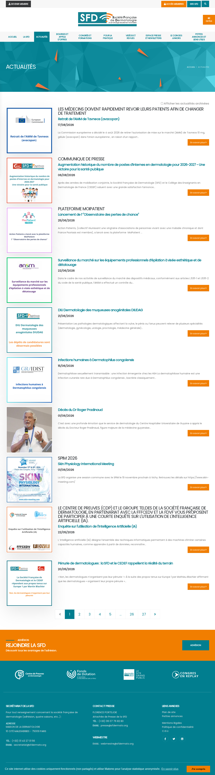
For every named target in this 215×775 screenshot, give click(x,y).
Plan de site (169, 712)
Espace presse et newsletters (153, 37)
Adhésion (195, 645)
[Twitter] (174, 739)
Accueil (12, 36)
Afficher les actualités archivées (186, 103)
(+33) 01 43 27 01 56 (23, 740)
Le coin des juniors (176, 37)
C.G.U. (165, 731)
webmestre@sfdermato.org (117, 743)
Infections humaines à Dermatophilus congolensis (96, 360)
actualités (42, 36)
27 (144, 614)
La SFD (26, 36)
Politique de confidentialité (178, 727)
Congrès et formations (85, 37)
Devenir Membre (19, 4)
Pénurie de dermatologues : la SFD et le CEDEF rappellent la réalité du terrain (115, 563)
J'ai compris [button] (198, 769)
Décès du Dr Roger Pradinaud (80, 409)
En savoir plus (197, 142)
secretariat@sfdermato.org (30, 745)
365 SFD (194, 4)
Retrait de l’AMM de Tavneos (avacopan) (88, 119)
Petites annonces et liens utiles (199, 37)
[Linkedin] (182, 739)
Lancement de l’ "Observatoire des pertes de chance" (98, 214)
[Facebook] (165, 739)
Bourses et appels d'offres (62, 37)
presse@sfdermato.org (114, 725)
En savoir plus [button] (169, 768)
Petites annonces (172, 716)
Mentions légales (172, 723)
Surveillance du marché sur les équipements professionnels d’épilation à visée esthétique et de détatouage (129, 262)
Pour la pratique (108, 37)
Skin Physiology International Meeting (86, 463)
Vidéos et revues (131, 37)
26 (132, 614)
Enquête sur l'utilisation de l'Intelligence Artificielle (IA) (97, 526)
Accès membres (175, 4)
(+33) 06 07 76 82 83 (111, 721)
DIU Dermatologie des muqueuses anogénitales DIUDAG (100, 310)
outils (209, 21)
